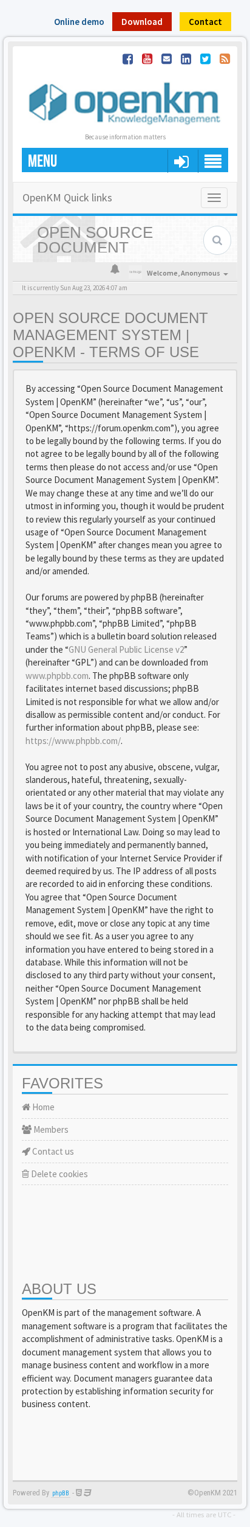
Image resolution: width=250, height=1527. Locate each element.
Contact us (52, 1151)
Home (42, 1107)
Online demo (79, 21)
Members (50, 1129)
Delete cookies (58, 1174)
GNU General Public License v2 (126, 649)
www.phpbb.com (57, 675)
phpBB (60, 1493)
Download (142, 21)
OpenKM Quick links (67, 197)
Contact (205, 21)
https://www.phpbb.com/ (73, 740)
